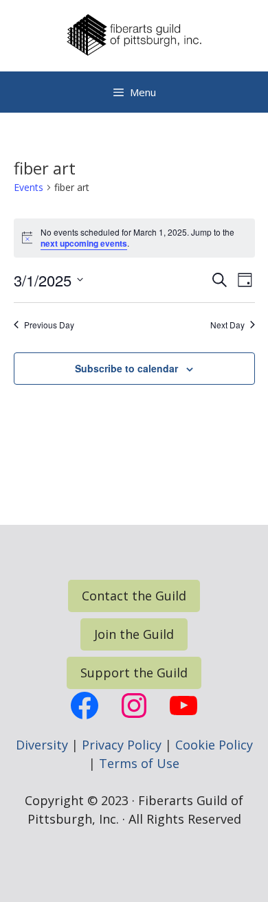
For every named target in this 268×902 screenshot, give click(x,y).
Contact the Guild (134, 595)
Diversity (42, 744)
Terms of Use (139, 763)
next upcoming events (84, 243)
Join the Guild (134, 634)
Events (28, 187)
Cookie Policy (214, 744)
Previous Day (49, 324)
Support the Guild (134, 672)
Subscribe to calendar (126, 368)
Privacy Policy (121, 744)
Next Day (227, 324)
